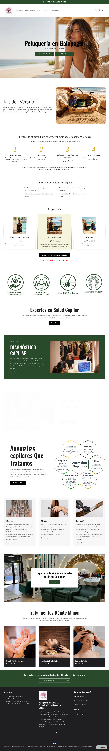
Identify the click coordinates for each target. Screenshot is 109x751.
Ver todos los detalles (16, 372)
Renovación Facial (81, 661)
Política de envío (51, 746)
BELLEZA (64, 54)
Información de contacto (86, 746)
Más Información (68, 422)
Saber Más (54, 323)
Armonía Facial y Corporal (14, 661)
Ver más (54, 582)
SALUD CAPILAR (44, 54)
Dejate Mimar (11, 746)
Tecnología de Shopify (20, 746)
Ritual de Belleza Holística (49, 661)
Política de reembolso (73, 746)
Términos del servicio (61, 746)
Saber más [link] (79, 543)
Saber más (9, 543)
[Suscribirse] (68, 680)
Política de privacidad (33, 746)
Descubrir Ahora (18, 482)
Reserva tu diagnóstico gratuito (54, 255)
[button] (96, 10)
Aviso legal (42, 746)
